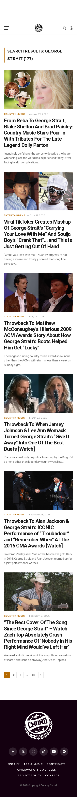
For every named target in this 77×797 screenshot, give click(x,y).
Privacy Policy (29, 775)
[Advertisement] (38, 11)
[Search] (64, 28)
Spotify (14, 764)
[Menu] (6, 28)
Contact (52, 775)
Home (7, 39)
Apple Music (33, 764)
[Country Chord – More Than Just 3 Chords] (38, 28)
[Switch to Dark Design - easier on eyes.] (71, 28)
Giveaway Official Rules (36, 769)
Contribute (56, 764)
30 (33, 675)
